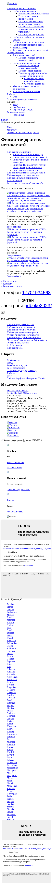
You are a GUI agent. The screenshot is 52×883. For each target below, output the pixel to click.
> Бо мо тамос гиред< (11, 286)
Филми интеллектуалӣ (24, 55)
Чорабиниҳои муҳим (23, 109)
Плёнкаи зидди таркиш (29, 70)
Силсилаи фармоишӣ (34, 83)
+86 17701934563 (15, 462)
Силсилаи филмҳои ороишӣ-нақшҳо (34, 79)
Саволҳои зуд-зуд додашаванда (22, 99)
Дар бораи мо (19, 107)
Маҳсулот (11, 130)
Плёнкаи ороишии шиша (30, 76)
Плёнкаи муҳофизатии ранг (20, 324)
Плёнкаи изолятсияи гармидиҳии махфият (28, 66)
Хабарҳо (11, 94)
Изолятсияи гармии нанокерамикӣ (28, 17)
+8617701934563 (15, 511)
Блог (15, 96)
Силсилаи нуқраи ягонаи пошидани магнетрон (30, 22)
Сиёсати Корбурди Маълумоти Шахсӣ (26, 378)
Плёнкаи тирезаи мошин (25, 11)
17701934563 (36, 292)
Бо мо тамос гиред (16, 112)
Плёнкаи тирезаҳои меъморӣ (27, 63)
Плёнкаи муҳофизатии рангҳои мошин (26, 172)
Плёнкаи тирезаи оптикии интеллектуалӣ (31, 59)
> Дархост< (6, 283)
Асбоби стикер (20, 47)
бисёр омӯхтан (14, 227)
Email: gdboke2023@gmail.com (22, 393)
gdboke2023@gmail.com (18, 489)
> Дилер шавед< (9, 281)
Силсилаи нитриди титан (31, 34)
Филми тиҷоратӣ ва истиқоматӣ (23, 132)
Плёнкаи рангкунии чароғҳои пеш (24, 337)
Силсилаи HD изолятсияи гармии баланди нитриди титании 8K (31, 29)
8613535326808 (14, 467)
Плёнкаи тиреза (15, 348)
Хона (9, 127)
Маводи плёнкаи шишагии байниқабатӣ (27, 340)
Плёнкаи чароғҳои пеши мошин (28, 42)
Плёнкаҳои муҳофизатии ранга (28, 45)
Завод (15, 104)
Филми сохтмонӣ (15, 52)
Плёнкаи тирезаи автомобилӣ (21, 8)
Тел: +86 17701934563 (17, 390)
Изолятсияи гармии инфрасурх (33, 13)
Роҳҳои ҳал (18, 115)
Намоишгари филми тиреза (26, 91)
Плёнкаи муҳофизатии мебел (32, 73)
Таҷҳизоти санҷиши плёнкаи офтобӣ (31, 50)
